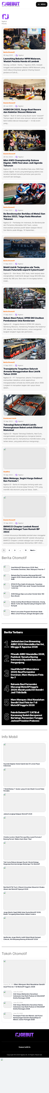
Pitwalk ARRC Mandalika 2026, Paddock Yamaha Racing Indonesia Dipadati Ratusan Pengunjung (28, 658)
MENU (43, 4)
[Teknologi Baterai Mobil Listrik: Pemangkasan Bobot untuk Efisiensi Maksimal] (24, 405)
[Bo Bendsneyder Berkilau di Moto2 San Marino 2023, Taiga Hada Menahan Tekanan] (24, 194)
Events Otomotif (9, 103)
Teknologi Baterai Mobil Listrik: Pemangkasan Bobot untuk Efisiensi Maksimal (22, 427)
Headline (6, 472)
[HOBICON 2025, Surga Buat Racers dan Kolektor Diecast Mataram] (24, 89)
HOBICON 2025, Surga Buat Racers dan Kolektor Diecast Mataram (22, 110)
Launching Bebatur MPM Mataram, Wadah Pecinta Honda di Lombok (22, 60)
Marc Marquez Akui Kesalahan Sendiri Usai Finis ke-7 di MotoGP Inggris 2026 (27, 702)
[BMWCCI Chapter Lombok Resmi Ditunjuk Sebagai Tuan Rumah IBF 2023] (24, 506)
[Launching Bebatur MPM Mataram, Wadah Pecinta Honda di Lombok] (24, 39)
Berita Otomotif (9, 52)
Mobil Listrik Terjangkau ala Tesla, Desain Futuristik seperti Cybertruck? (23, 268)
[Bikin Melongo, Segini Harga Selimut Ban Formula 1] (24, 458)
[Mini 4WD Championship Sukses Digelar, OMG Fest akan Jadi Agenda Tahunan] (24, 140)
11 (25, 550)
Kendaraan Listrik (9, 418)
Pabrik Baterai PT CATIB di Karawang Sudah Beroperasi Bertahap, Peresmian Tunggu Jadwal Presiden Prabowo (27, 716)
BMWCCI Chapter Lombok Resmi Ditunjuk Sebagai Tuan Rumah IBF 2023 (21, 529)
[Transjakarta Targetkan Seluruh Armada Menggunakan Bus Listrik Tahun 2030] (24, 349)
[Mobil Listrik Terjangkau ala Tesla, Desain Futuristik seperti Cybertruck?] (24, 247)
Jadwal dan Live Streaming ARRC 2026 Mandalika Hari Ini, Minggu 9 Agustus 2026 (27, 644)
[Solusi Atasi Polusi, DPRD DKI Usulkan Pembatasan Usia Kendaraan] (24, 298)
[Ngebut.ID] (24, 1035)
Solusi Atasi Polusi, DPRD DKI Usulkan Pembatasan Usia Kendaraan (23, 319)
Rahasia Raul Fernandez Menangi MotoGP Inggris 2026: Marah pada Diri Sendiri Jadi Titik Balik (27, 688)
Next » (32, 550)
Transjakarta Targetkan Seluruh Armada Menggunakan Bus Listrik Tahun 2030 (21, 371)
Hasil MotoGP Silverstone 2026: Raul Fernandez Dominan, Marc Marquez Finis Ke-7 (27, 673)
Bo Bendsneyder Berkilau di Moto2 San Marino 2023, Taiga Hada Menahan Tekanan (24, 216)
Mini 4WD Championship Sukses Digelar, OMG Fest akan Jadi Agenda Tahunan (22, 163)
